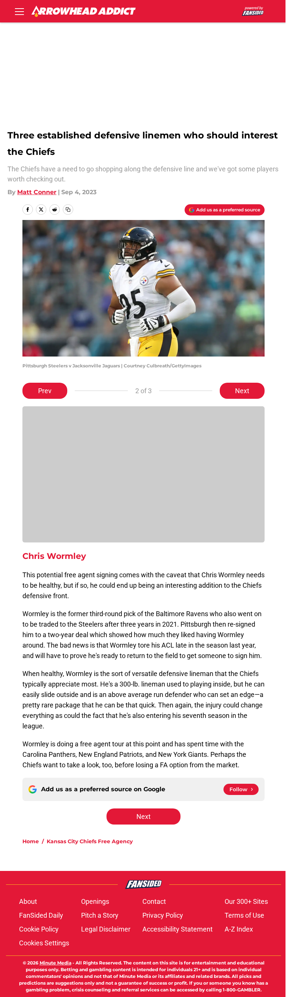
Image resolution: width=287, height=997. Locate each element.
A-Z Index (239, 929)
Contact (154, 901)
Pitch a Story (99, 915)
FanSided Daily (41, 915)
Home (30, 841)
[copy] (68, 209)
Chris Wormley (54, 556)
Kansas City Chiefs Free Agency (90, 841)
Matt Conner (36, 192)
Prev (45, 391)
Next (242, 391)
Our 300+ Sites (246, 901)
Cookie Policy (39, 929)
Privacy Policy (162, 915)
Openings (95, 901)
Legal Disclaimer (105, 929)
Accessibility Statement (177, 929)
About (28, 901)
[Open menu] (19, 11)
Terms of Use (244, 915)
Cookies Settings (44, 943)
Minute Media (55, 963)
